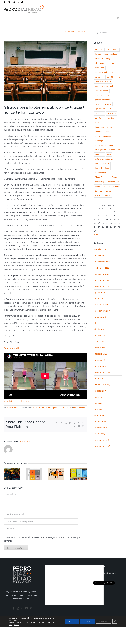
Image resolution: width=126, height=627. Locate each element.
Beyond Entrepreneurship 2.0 (107, 54)
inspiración (99, 113)
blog (108, 59)
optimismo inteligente (104, 159)
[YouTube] (26, 608)
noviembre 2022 (102, 262)
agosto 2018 (100, 317)
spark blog (99, 182)
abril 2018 (99, 341)
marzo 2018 (100, 348)
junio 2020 (100, 292)
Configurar (103, 621)
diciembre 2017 (102, 366)
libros (107, 132)
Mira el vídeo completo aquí (16, 401)
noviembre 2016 (102, 446)
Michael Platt (114, 150)
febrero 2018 (101, 354)
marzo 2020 (100, 298)
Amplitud (99, 49)
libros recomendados (103, 136)
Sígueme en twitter (12, 348)
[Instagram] (18, 608)
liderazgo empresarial (104, 145)
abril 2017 (99, 415)
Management (100, 150)
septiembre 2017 (102, 384)
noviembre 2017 (102, 372)
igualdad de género (103, 109)
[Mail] (31, 608)
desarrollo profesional (104, 86)
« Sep (96, 234)
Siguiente (80, 32)
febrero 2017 (101, 428)
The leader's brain (111, 186)
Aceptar (72, 621)
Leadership (112, 118)
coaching (110, 63)
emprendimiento (102, 95)
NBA (109, 154)
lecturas (98, 132)
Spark (114, 177)
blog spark (99, 63)
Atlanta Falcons (112, 49)
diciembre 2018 (102, 305)
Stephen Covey (113, 182)
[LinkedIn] (22, 608)
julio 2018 (99, 323)
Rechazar (87, 621)
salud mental (100, 173)
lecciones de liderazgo (104, 127)
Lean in (98, 122)
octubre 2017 (101, 378)
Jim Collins (111, 113)
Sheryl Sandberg (102, 177)
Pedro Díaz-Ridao (102, 163)
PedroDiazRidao (12, 408)
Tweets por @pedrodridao (104, 573)
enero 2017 (100, 434)
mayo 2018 (100, 335)
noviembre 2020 (102, 286)
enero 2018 (100, 360)
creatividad (99, 68)
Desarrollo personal (52, 408)
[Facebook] (13, 608)
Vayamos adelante (102, 195)
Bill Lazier (99, 59)
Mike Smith (99, 154)
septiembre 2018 (102, 311)
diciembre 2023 (102, 255)
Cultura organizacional (104, 72)
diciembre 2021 (102, 268)
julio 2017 (99, 397)
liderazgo (99, 141)
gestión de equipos (103, 100)
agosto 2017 (100, 391)
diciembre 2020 (102, 280)
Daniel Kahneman (114, 77)
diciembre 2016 (102, 440)
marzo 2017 (100, 421)
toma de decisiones (103, 191)
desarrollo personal (103, 81)
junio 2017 (99, 403)
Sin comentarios (79, 408)
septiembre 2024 (102, 249)
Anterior (70, 32)
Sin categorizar (66, 408)
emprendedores (101, 90)
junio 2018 (99, 329)
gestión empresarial (103, 104)
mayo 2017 (100, 409)
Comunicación (38, 408)
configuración (14, 625)
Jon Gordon (99, 118)
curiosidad (99, 77)
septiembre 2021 (102, 274)
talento (98, 186)
